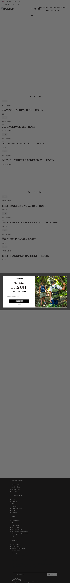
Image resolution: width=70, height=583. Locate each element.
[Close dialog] (65, 277)
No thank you (19, 304)
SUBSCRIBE (19, 301)
